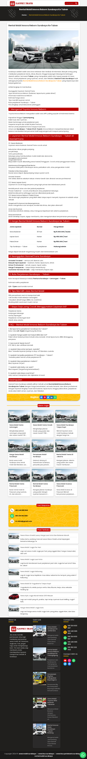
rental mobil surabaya (43, 756)
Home (24, 15)
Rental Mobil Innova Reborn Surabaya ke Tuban (42, 81)
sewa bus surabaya (46, 754)
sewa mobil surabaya (27, 754)
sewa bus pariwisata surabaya (68, 754)
